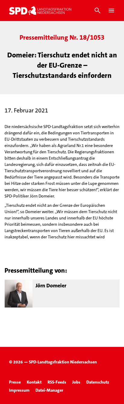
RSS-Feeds (57, 382)
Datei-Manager (49, 390)
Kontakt (34, 382)
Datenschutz (97, 382)
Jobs (76, 382)
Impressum (19, 390)
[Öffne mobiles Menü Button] (111, 10)
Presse (15, 382)
